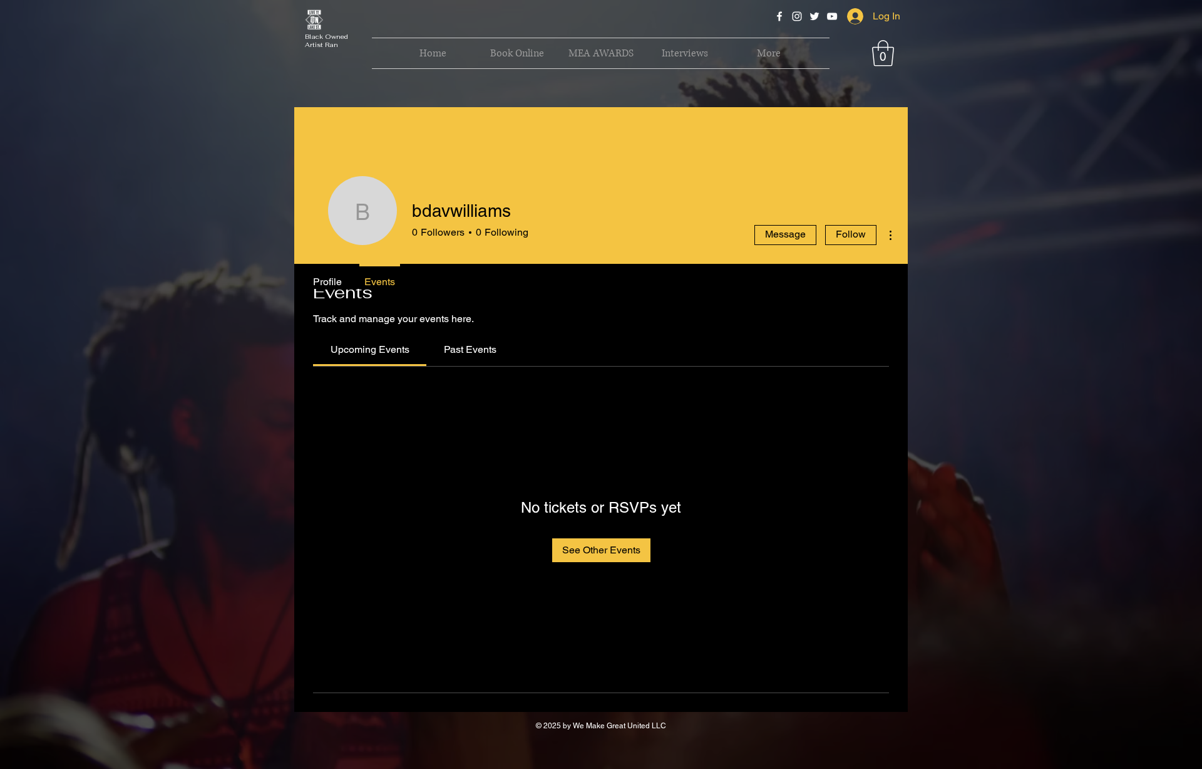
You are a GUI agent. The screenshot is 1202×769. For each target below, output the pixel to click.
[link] (370, 349)
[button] (883, 53)
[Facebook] (779, 16)
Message (785, 234)
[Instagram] (797, 16)
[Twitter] (814, 16)
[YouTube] (832, 16)
